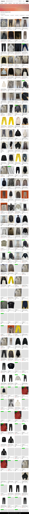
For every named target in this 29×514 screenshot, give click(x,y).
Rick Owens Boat (12, 15)
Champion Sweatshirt (7, 15)
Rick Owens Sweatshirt (22, 15)
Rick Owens (2, 15)
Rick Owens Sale (17, 15)
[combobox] (13, 1)
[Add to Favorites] (6, 29)
